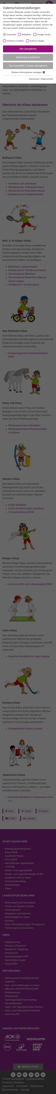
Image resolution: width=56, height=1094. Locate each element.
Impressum (34, 79)
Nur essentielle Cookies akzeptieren (28, 65)
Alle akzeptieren (28, 49)
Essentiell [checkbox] (11, 34)
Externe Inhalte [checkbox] (37, 41)
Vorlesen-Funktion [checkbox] (15, 41)
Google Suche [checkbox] (43, 34)
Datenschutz (47, 79)
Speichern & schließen (28, 57)
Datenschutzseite (27, 28)
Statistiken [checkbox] (26, 34)
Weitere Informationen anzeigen (26, 72)
